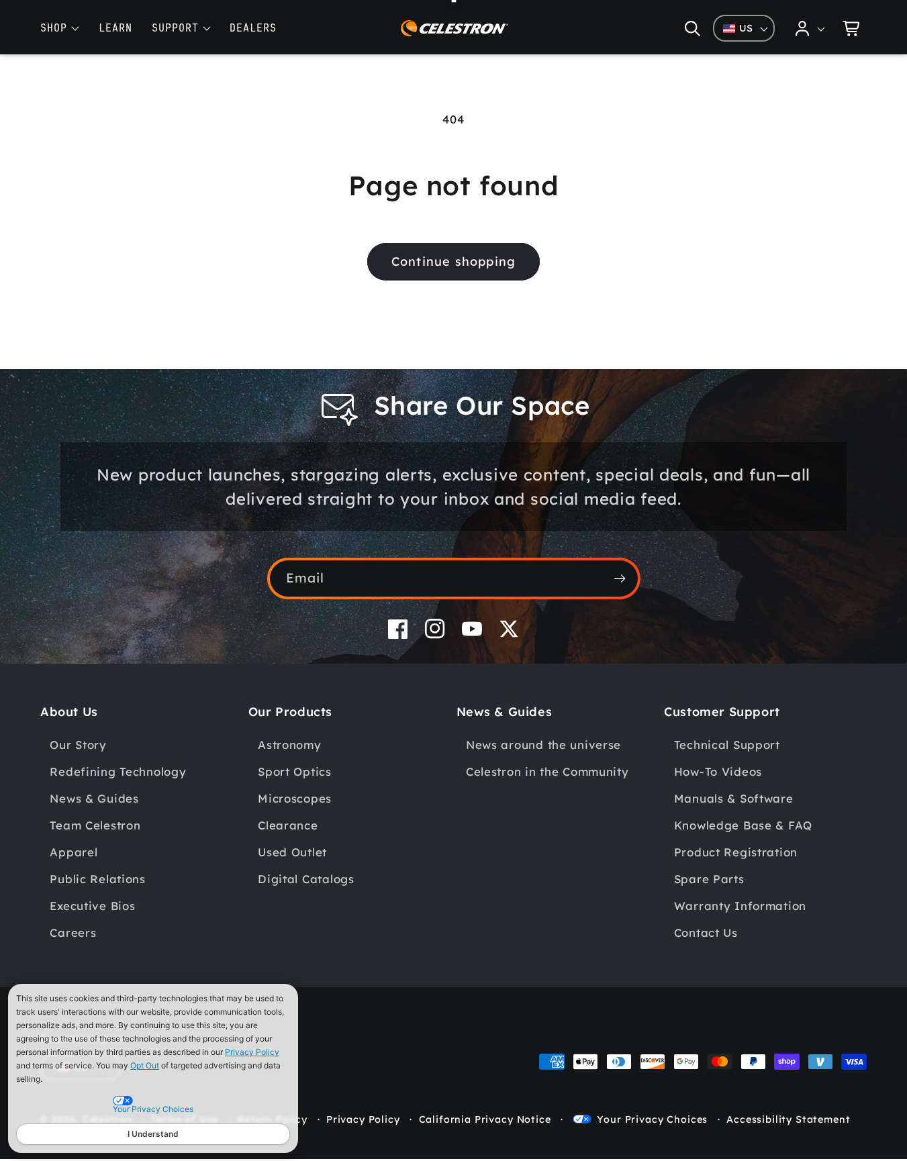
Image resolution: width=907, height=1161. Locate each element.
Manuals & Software (734, 798)
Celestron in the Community (547, 771)
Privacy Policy (252, 1052)
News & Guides (94, 798)
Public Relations (98, 879)
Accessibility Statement (788, 1119)
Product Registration (736, 852)
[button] (692, 28)
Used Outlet (292, 852)
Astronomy (289, 745)
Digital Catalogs (306, 879)
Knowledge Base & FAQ (743, 825)
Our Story (78, 745)
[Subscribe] (620, 578)
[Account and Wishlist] (810, 28)
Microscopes (295, 798)
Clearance (288, 825)
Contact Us (706, 932)
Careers (73, 932)
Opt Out (144, 1065)
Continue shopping (453, 261)
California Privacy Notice (485, 1119)
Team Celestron (95, 825)
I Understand (153, 1134)
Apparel (73, 852)
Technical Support (727, 745)
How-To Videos (718, 771)
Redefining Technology (118, 771)
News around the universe (543, 745)
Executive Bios (92, 906)
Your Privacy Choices (652, 1119)
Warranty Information (740, 906)
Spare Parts (709, 879)
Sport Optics (295, 771)
